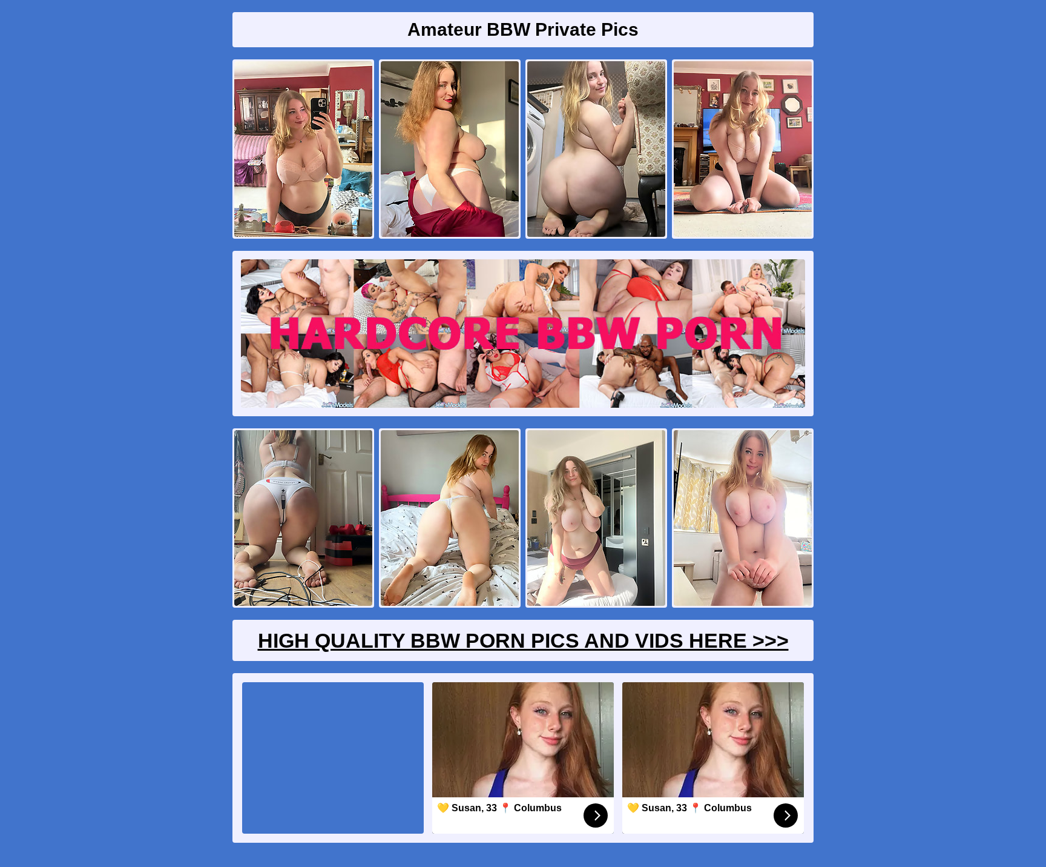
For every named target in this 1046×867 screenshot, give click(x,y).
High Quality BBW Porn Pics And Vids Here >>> (523, 640)
